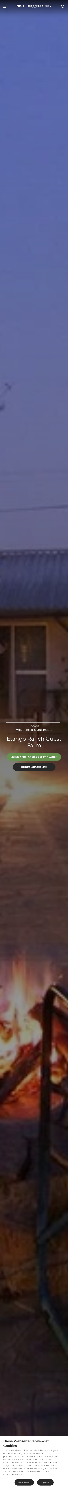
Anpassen (45, 1482)
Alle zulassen (24, 1482)
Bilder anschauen (34, 767)
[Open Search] (62, 6)
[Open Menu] (4, 6)
